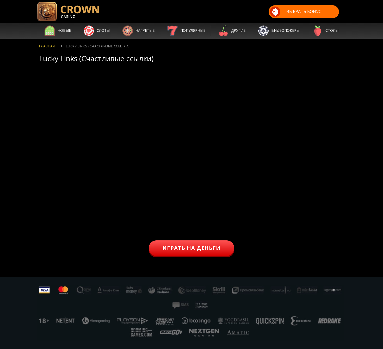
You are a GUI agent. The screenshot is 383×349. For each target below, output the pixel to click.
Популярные (192, 30)
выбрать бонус (303, 11)
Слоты (103, 30)
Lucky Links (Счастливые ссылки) (97, 46)
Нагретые (145, 30)
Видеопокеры (285, 30)
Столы (331, 30)
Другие (238, 30)
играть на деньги (191, 247)
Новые (64, 30)
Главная (47, 46)
